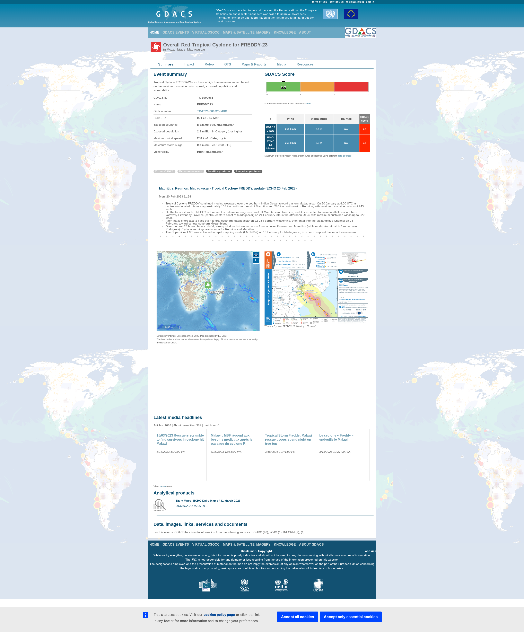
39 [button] (237, 241)
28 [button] (326, 236)
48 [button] (293, 241)
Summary (165, 64)
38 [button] (231, 241)
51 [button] (311, 241)
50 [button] (305, 241)
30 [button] (339, 236)
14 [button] (240, 236)
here (308, 103)
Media (281, 64)
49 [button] (299, 241)
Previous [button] (153, 210)
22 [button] (290, 236)
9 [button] (210, 236)
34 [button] (363, 236)
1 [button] (161, 236)
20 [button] (277, 236)
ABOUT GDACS (311, 544)
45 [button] (274, 241)
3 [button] (173, 236)
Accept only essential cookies (351, 617)
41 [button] (250, 241)
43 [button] (262, 241)
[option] (263, 209)
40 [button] (244, 241)
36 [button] (219, 241)
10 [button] (216, 236)
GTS (227, 64)
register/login (355, 1)
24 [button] (302, 236)
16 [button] (253, 236)
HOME (154, 32)
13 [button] (234, 236)
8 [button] (204, 236)
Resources (305, 64)
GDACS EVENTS (176, 32)
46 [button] (280, 241)
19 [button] (271, 236)
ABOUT (305, 32)
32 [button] (351, 236)
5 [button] (185, 236)
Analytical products (248, 171)
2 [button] (167, 236)
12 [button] (228, 236)
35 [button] (213, 241)
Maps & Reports (254, 64)
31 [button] (345, 236)
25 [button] (308, 236)
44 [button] (268, 241)
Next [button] (371, 210)
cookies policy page (219, 615)
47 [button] (287, 241)
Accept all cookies (297, 617)
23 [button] (296, 236)
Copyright (265, 551)
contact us (337, 1)
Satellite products (219, 171)
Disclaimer (248, 551)
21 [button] (283, 236)
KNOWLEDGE (285, 32)
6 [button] (191, 236)
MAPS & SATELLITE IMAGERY (247, 32)
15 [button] (247, 236)
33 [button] (357, 236)
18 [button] (265, 236)
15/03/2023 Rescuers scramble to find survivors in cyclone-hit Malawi (180, 439)
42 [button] (256, 241)
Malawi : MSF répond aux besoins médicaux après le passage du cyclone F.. (231, 439)
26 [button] (314, 236)
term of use (320, 1)
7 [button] (197, 236)
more (163, 486)
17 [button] (259, 236)
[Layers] (256, 255)
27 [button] (320, 236)
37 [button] (225, 241)
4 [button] (179, 236)
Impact (189, 64)
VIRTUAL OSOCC (206, 32)
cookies (370, 551)
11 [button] (222, 236)
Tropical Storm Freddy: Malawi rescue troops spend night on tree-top (288, 439)
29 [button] (333, 236)
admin (370, 1)
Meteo (209, 64)
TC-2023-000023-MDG (212, 111)
